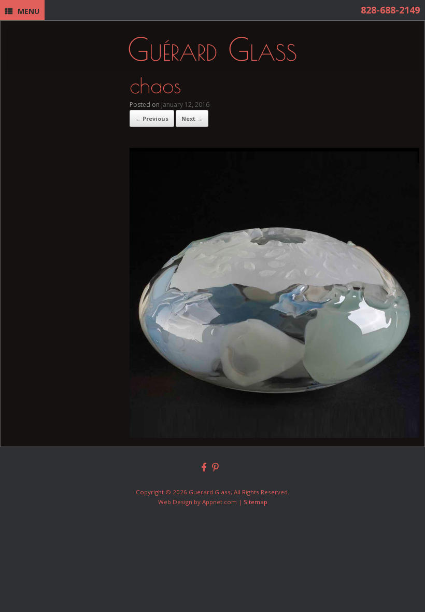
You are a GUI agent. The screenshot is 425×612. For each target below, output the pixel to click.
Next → (192, 118)
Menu (28, 11)
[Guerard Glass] (212, 49)
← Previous (151, 118)
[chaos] (274, 434)
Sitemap (255, 502)
